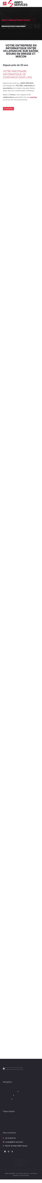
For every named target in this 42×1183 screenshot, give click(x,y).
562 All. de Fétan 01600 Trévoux (16, 1146)
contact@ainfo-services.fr (14, 1142)
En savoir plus (8, 108)
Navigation (7, 1082)
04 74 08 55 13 (10, 1138)
